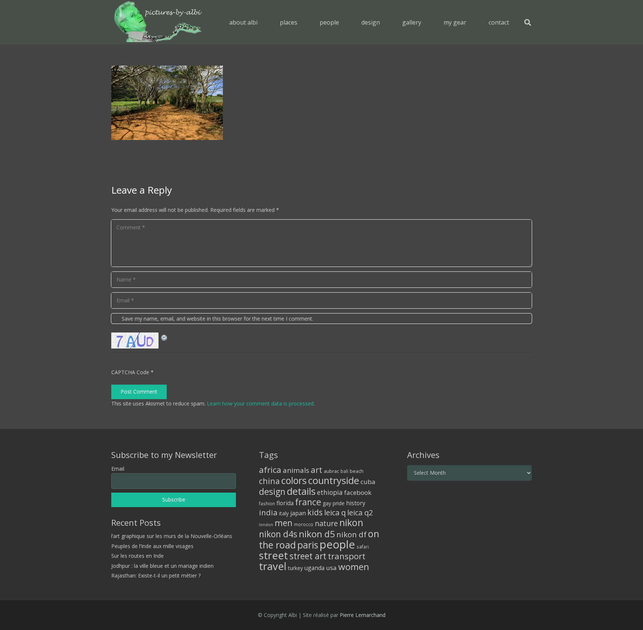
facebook (357, 492)
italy (284, 513)
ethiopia (330, 492)
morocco (303, 524)
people (337, 544)
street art (307, 556)
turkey (295, 568)
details (301, 491)
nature (326, 523)
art (316, 469)
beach (357, 471)
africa (270, 469)
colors (294, 480)
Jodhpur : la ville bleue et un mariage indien (162, 565)
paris (307, 545)
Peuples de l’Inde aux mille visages (152, 546)
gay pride (334, 503)
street (273, 555)
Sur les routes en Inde (137, 555)
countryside (333, 480)
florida (285, 503)
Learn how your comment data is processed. (261, 403)
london (266, 524)
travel (273, 566)
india (268, 512)
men (283, 523)
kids (315, 512)
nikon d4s (278, 534)
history (355, 503)
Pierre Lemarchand (363, 614)
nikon (351, 522)
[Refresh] (164, 336)
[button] (302, 22)
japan (298, 513)
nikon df (351, 534)
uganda (314, 568)
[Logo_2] (158, 22)
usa (331, 567)
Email (117, 468)
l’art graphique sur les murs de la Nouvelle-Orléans (171, 536)
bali (344, 471)
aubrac (331, 471)
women (353, 566)
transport (346, 555)
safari (362, 547)
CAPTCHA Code (130, 372)
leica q (335, 512)
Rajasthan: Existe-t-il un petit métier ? (156, 575)
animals (296, 470)
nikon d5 (317, 534)
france (308, 502)
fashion (267, 503)
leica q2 (360, 513)
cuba (368, 481)
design (272, 491)
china (269, 480)
